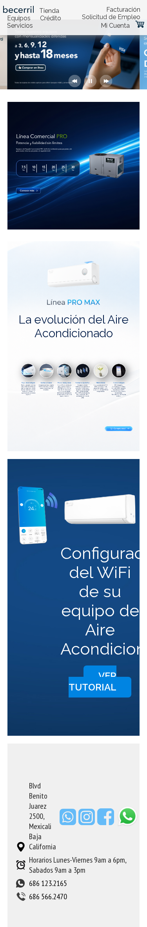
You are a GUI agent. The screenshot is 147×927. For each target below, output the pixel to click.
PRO (61, 136)
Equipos (19, 18)
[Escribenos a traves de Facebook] (106, 822)
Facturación (123, 9)
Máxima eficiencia (100, 383)
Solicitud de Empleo (111, 17)
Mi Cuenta (115, 25)
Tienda (49, 10)
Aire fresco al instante (46, 383)
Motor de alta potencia (64, 383)
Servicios (20, 25)
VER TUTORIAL (92, 681)
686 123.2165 (48, 883)
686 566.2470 (48, 896)
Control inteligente (118, 383)
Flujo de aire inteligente (28, 383)
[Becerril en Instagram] (87, 822)
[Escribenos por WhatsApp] (69, 822)
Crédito (50, 18)
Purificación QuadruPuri (82, 383)
